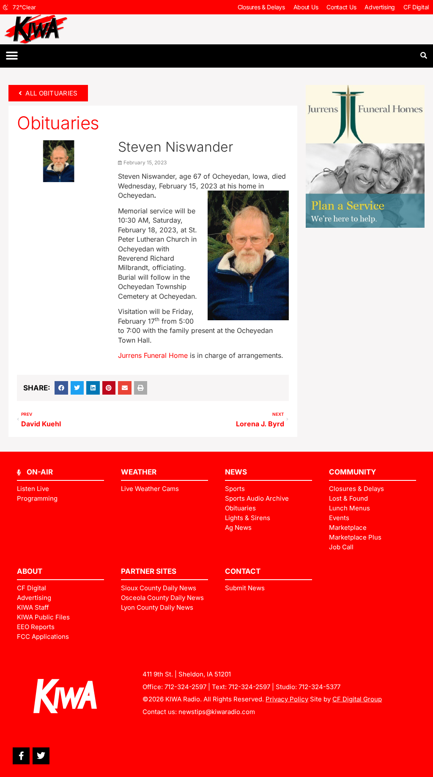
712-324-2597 (185, 687)
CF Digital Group (357, 699)
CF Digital (416, 7)
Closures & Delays (261, 7)
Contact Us (341, 7)
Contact (242, 571)
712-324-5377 (319, 687)
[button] (11, 55)
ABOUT (29, 571)
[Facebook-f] (21, 755)
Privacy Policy (287, 699)
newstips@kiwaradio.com (216, 712)
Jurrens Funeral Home (153, 355)
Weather (138, 472)
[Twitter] (41, 755)
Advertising (379, 7)
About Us (305, 7)
